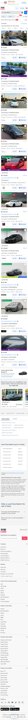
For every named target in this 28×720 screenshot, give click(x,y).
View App (24, 2)
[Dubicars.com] (3, 531)
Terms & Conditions (6, 551)
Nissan (2, 613)
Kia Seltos (3, 684)
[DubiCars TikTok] (16, 702)
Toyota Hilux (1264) (6, 425)
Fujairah (3, 595)
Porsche (3, 632)
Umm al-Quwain (5, 601)
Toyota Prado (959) (18, 425)
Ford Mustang (4, 653)
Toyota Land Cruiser (6, 640)
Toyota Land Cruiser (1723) (8, 422)
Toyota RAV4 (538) (18, 427)
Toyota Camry (4, 646)
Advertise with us (5, 558)
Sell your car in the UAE (7, 574)
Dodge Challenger (5, 686)
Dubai (2, 593)
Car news (3, 571)
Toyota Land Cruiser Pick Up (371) (10, 435)
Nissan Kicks (4, 677)
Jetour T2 (3, 671)
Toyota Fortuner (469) (7, 432)
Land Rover (4, 622)
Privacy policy (4, 553)
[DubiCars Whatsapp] (22, 702)
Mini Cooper (4, 693)
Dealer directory (5, 560)
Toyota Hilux (4, 657)
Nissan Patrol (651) (6, 427)
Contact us (3, 547)
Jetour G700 (4, 680)
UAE (2, 584)
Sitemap (3, 564)
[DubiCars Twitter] (19, 702)
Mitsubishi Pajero (5, 661)
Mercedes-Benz (5, 611)
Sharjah (3, 599)
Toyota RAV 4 (4, 651)
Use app (22, 8)
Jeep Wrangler (4, 659)
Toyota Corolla (4, 655)
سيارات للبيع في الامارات (6, 576)
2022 (21, 28)
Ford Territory (4, 695)
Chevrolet (3, 626)
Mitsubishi (3, 628)
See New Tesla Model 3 (7, 376)
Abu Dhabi (3, 586)
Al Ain (2, 588)
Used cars (3, 567)
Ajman (2, 590)
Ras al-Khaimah (5, 597)
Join (25, 538)
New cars (3, 569)
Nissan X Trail (4, 688)
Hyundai (3, 624)
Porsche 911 (4, 675)
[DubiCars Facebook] (5, 702)
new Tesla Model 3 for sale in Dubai (15, 473)
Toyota (2, 609)
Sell (16, 8)
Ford (2, 619)
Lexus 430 (3, 664)
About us (3, 549)
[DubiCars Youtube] (12, 702)
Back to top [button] (23, 529)
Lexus (2, 615)
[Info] (14, 19)
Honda (2, 630)
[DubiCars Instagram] (9, 702)
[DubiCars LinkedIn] (2, 702)
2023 (3, 28)
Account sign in (5, 555)
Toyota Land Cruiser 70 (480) (9, 430)
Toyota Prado (4, 644)
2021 (9, 28)
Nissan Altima (4, 648)
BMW (2, 617)
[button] (2, 3)
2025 (15, 28)
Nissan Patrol (4, 642)
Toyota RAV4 (4, 690)
